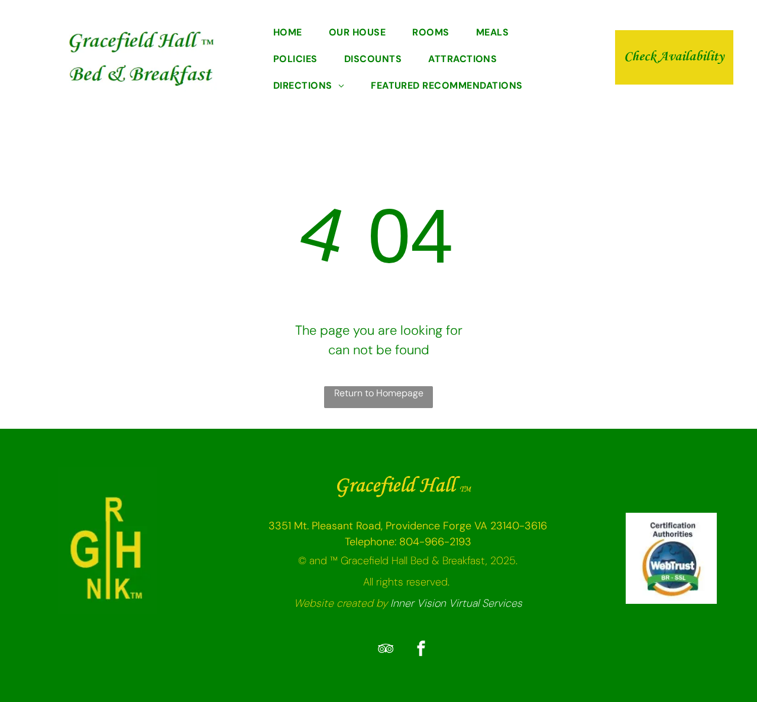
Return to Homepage (378, 393)
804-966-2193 (435, 542)
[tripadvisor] (385, 650)
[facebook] (421, 650)
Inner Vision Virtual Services (456, 603)
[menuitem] (292, 33)
